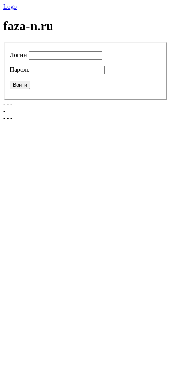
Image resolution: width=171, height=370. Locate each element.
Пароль (19, 69)
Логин (18, 55)
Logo (10, 6)
